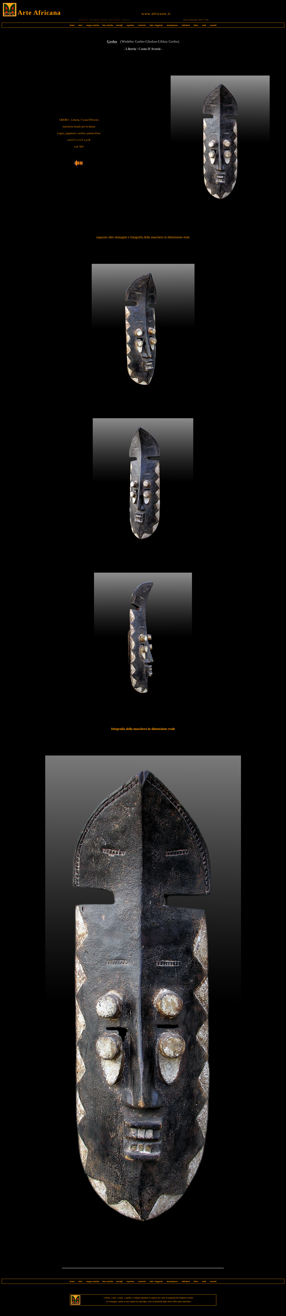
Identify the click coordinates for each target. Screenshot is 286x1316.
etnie (79, 25)
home (72, 25)
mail (204, 25)
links (196, 25)
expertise (130, 25)
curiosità (142, 25)
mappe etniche (92, 25)
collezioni (186, 25)
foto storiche (107, 25)
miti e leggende (156, 25)
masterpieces (172, 25)
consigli (119, 25)
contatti (213, 25)
